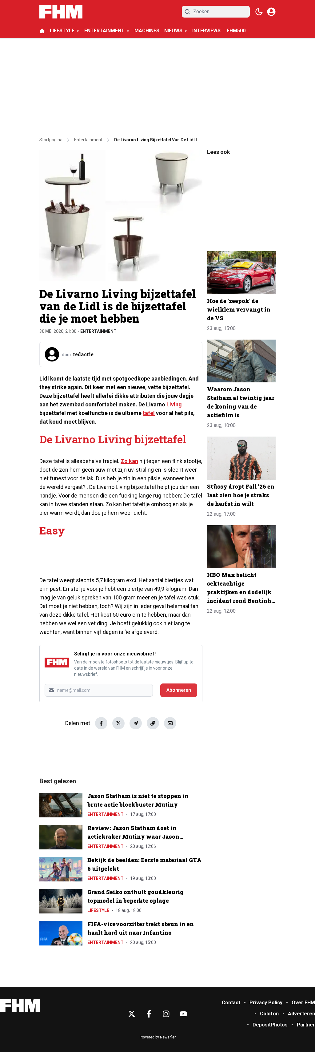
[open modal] (271, 11)
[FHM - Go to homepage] (20, 1005)
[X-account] (131, 1014)
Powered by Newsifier (158, 1037)
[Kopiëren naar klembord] (153, 723)
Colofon (269, 1014)
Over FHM (303, 1003)
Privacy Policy (265, 1003)
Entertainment (98, 331)
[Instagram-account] (166, 1014)
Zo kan (129, 461)
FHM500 (236, 31)
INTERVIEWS (207, 31)
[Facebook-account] (149, 1014)
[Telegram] (136, 723)
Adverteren (301, 1014)
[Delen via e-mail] (170, 723)
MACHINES (146, 31)
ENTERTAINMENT (104, 31)
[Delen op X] (118, 723)
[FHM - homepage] (60, 11)
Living (174, 404)
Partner (306, 1025)
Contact (231, 1003)
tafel (149, 413)
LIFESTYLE (62, 31)
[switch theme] (259, 11)
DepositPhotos (270, 1025)
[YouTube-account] (183, 1014)
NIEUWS (173, 31)
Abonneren (178, 690)
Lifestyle (98, 910)
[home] (42, 31)
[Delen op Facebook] (101, 723)
